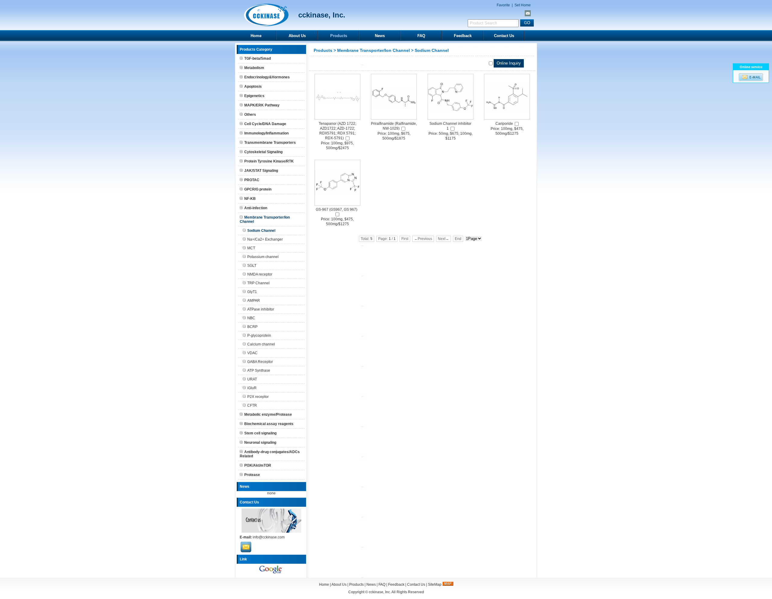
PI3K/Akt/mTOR (257, 465)
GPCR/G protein (257, 189)
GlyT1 (252, 292)
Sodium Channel (432, 50)
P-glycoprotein (259, 335)
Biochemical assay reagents (268, 424)
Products (338, 35)
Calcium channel (261, 344)
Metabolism (254, 68)
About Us (297, 35)
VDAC (252, 353)
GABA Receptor (260, 362)
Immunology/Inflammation (266, 133)
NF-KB (250, 199)
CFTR (252, 405)
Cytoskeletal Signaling (263, 152)
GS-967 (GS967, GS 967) (336, 209)
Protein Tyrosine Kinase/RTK (269, 161)
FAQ (421, 35)
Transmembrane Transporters (270, 142)
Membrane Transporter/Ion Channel (373, 50)
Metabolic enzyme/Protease (268, 414)
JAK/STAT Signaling (261, 171)
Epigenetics (254, 96)
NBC (251, 318)
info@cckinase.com (269, 537)
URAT (252, 379)
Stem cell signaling (260, 433)
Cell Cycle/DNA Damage (265, 124)
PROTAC (251, 180)
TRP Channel (258, 283)
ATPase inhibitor (260, 309)
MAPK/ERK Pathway (262, 105)
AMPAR (253, 300)
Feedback (463, 35)
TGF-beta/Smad (257, 58)
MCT (251, 248)
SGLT (251, 265)
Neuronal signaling (260, 442)
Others (250, 114)
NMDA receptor (259, 274)
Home (256, 35)
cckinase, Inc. (380, 592)
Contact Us (504, 35)
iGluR (252, 388)
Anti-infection (255, 208)
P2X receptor (258, 397)
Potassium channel (263, 257)
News (380, 35)
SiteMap (434, 584)
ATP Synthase (258, 370)
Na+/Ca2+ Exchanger (265, 239)
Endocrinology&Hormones (267, 77)
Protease (252, 475)
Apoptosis (253, 86)
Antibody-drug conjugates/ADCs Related (270, 454)
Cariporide (504, 123)
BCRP (252, 327)
